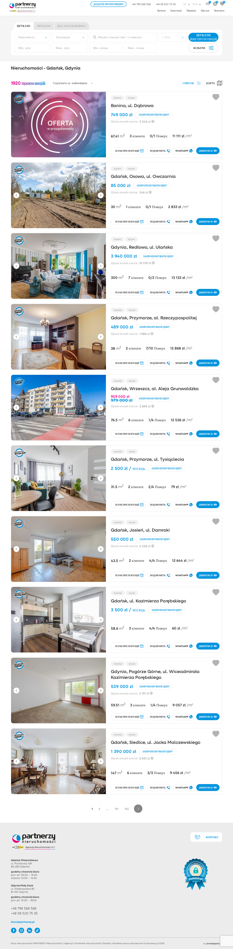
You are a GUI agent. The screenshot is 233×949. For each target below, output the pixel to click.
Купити (161, 10)
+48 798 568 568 (141, 4)
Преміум (191, 10)
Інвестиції (176, 10)
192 (127, 809)
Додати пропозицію (108, 4)
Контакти (219, 10)
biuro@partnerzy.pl (23, 922)
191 (117, 809)
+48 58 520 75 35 (165, 4)
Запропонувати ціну (154, 114)
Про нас (205, 10)
